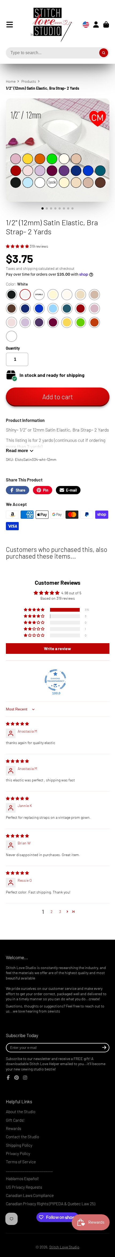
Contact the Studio (22, 1136)
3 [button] (60, 911)
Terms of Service (21, 1161)
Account (96, 24)
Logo (47, 25)
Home (11, 81)
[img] (17, 723)
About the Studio (20, 1111)
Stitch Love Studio (64, 1247)
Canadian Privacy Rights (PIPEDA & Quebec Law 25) (50, 1203)
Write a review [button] (57, 648)
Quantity (13, 348)
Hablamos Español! (22, 1178)
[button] (18, 246)
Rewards (13, 1128)
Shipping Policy (19, 1145)
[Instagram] (25, 1077)
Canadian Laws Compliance (30, 1195)
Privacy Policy (18, 1153)
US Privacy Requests (24, 1187)
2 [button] (51, 911)
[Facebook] (8, 1077)
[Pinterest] (16, 1077)
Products (28, 81)
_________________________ (29, 1170)
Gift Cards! (15, 1120)
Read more (17, 450)
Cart (106, 24)
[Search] (103, 52)
